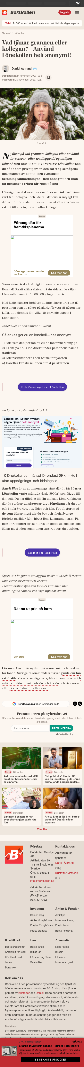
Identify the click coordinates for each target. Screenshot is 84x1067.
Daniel (40, 993)
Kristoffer (24, 993)
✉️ (35, 68)
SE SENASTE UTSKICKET (50, 1059)
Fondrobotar (62, 925)
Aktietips (60, 915)
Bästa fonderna (63, 930)
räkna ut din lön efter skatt (29, 688)
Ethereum (60, 957)
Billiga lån (35, 952)
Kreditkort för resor (15, 952)
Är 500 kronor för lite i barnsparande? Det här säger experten (42, 23)
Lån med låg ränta (40, 957)
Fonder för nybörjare (41, 925)
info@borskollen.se (42, 880)
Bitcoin (59, 952)
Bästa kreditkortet (15, 946)
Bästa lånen (37, 946)
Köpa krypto (62, 946)
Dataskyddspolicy (64, 734)
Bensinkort (11, 967)
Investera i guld (64, 962)
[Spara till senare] (48, 77)
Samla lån (36, 962)
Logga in (64, 12)
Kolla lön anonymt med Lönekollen (42, 387)
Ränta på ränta (38, 930)
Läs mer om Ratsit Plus (42, 552)
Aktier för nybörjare (41, 920)
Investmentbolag (64, 920)
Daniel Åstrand (22, 68)
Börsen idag (37, 915)
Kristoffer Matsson (66, 873)
